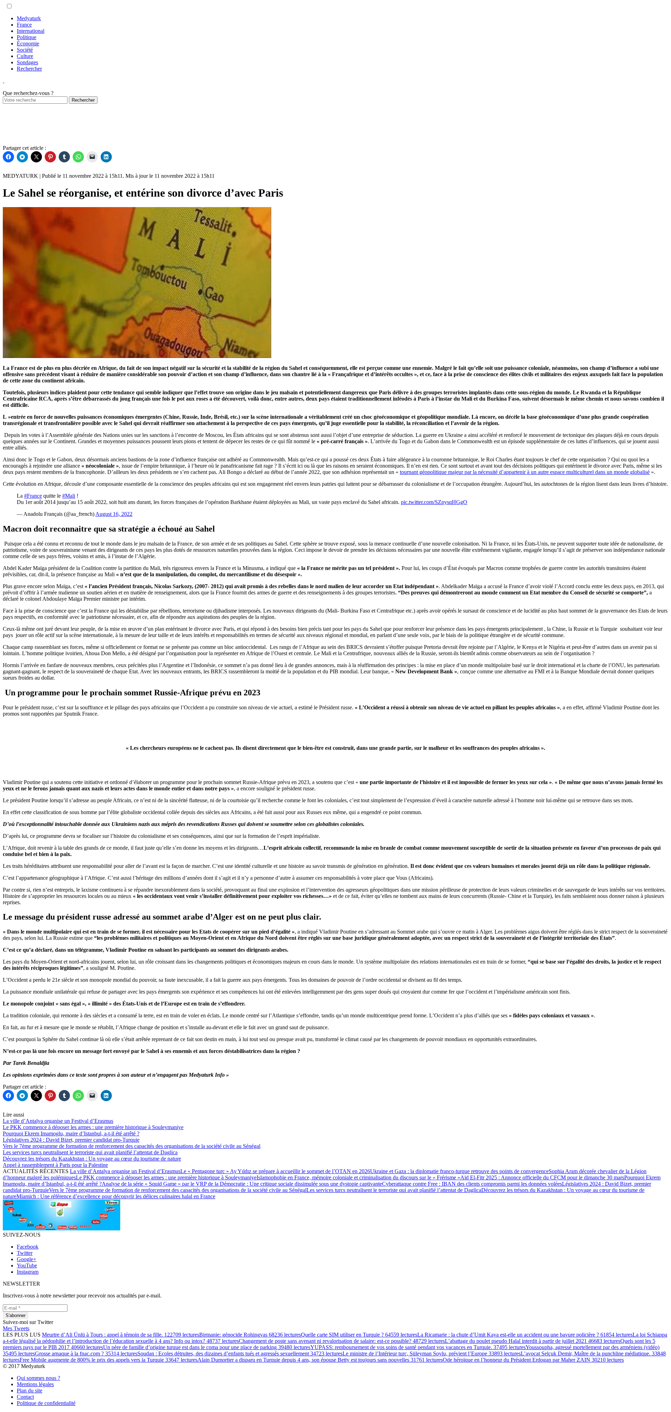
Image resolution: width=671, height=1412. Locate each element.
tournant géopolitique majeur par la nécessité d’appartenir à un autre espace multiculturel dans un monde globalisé (525, 472)
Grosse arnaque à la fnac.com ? (86, 1353)
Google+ (26, 1259)
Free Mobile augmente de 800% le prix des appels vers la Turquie (108, 1360)
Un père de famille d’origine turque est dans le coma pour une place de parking (206, 1347)
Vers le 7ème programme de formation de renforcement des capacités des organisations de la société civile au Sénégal (177, 1190)
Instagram (27, 1272)
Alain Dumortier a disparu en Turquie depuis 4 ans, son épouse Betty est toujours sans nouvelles (320, 1360)
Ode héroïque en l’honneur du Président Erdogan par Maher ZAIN (533, 1360)
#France (33, 496)
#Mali (68, 496)
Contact (25, 1397)
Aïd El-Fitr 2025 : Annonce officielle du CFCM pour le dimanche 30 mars (542, 1177)
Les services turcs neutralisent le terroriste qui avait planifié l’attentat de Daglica (393, 1190)
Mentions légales (35, 1384)
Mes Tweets (16, 1328)
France (24, 25)
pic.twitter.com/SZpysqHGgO (434, 502)
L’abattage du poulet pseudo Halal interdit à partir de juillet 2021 (532, 1341)
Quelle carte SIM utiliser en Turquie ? (359, 1335)
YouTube (27, 1265)
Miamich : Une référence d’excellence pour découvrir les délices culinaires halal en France (115, 1196)
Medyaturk (29, 18)
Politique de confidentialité (46, 1403)
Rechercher (29, 69)
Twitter (25, 1253)
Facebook (27, 1247)
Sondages (27, 62)
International (30, 31)
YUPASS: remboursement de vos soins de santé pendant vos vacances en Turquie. (418, 1347)
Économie (28, 43)
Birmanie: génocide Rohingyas (250, 1335)
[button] (9, 6)
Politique (26, 37)
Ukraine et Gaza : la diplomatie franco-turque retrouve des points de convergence (459, 1171)
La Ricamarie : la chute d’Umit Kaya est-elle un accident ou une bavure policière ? (525, 1335)
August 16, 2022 (113, 514)
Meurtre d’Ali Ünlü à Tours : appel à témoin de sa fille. (120, 1335)
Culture (25, 56)
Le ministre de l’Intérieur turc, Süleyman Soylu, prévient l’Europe (431, 1353)
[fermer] (3, 80)
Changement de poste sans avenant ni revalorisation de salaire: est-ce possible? (342, 1341)
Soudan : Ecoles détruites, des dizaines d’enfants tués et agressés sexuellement (239, 1353)
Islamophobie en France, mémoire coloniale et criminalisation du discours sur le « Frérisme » (358, 1177)
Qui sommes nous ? (38, 1378)
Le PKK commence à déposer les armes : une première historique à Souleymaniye (166, 1177)
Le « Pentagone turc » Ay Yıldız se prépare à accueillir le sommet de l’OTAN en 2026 (275, 1171)
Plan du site (29, 1390)
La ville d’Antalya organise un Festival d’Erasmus (125, 1171)
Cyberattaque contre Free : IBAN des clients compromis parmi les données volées (472, 1184)
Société (25, 50)
